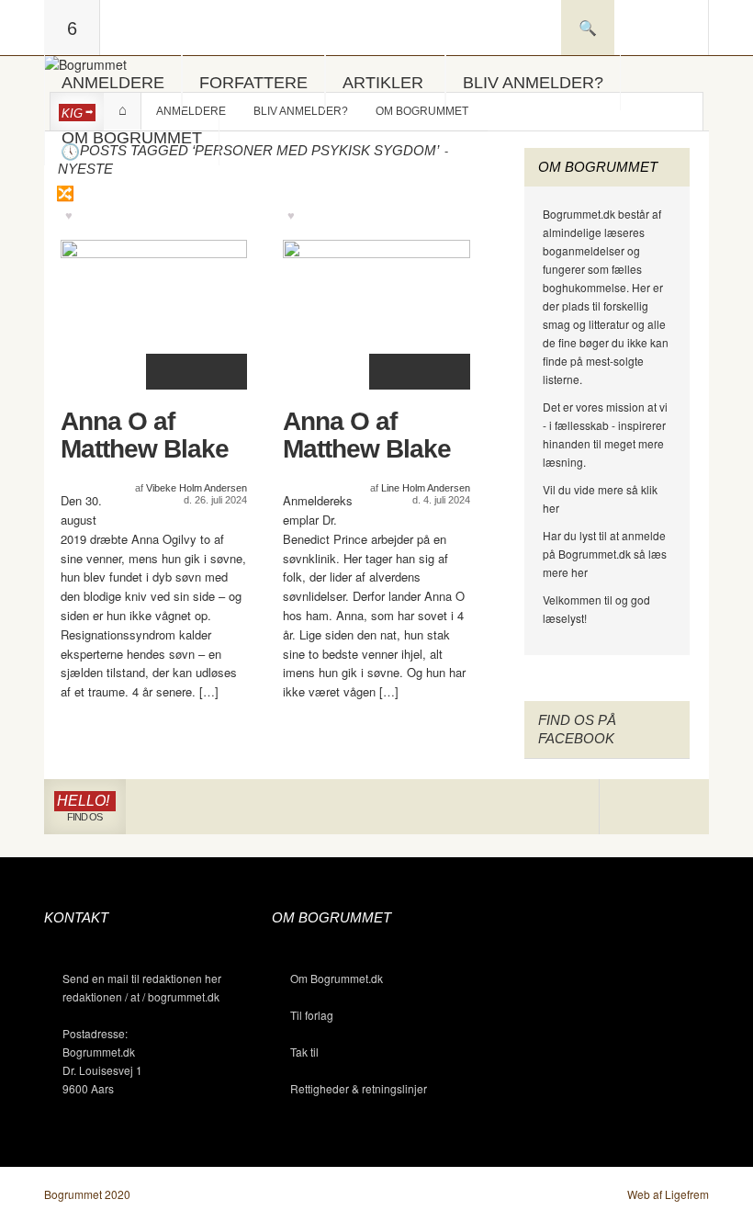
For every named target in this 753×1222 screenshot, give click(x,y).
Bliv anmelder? (533, 83)
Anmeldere (113, 83)
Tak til (304, 1051)
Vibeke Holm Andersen (196, 487)
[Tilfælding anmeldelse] (64, 193)
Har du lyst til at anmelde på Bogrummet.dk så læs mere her (605, 553)
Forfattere (253, 83)
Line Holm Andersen (425, 487)
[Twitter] (681, 807)
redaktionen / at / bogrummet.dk (140, 996)
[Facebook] (654, 807)
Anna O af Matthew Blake (145, 436)
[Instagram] (626, 807)
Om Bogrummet (132, 138)
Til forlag (311, 1015)
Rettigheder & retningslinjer (358, 1088)
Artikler (383, 83)
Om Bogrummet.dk (336, 978)
